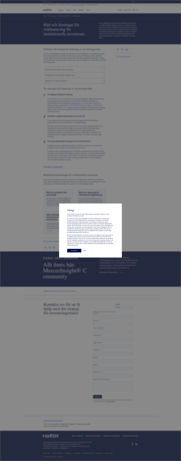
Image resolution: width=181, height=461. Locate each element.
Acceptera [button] (74, 251)
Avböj (84, 250)
